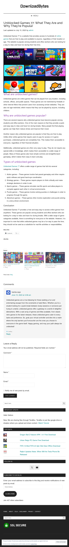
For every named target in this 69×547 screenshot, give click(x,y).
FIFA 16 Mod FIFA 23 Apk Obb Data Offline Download (40, 446)
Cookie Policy (34, 544)
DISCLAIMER (23, 511)
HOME (5, 511)
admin (31, 30)
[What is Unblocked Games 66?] (13, 257)
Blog (11, 274)
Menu (35, 16)
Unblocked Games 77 (11, 166)
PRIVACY (30, 511)
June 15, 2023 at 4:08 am (21, 295)
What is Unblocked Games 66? (11, 264)
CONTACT (38, 511)
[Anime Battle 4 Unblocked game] (55, 257)
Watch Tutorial (43, 423)
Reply (8, 334)
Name (6, 372)
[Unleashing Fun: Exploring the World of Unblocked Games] (34, 257)
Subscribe (10, 494)
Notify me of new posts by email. (17, 390)
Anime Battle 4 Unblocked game (54, 264)
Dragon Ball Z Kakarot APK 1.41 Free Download (38, 434)
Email (6, 381)
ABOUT (11, 511)
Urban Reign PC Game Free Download (34, 440)
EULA (16, 511)
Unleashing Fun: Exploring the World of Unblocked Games (32, 264)
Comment (7, 352)
